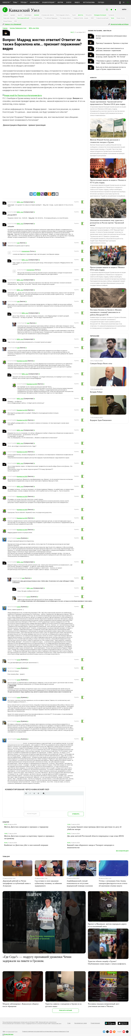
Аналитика (34, 2)
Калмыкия (111, 15)
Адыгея (20, 15)
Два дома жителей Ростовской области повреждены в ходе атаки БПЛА (95, 836)
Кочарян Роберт (96, 392)
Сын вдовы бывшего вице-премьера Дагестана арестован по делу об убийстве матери (94, 828)
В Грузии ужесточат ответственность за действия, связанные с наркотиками (110, 49)
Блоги (68, 2)
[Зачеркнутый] (38, 793)
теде (18, 243)
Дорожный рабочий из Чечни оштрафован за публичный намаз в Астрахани (17, 883)
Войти (124, 9)
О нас (69, 1023)
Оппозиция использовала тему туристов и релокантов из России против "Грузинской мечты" (107, 222)
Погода (101, 2)
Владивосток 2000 (22, 361)
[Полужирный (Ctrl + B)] (26, 793)
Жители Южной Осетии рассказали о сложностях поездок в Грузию (105, 140)
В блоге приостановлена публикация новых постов (111, 37)
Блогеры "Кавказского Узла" (18, 28)
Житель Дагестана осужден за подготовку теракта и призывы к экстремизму (29, 837)
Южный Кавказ (7, 21)
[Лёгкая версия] (120, 2)
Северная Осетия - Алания (80, 18)
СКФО (92, 18)
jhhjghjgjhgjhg (25, 251)
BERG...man (20, 202)
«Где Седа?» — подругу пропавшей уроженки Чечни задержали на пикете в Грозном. (37, 959)
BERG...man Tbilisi (34, 28)
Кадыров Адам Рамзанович (101, 420)
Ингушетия (89, 15)
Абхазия (5, 15)
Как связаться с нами (80, 1023)
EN (127, 2)
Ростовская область (65, 18)
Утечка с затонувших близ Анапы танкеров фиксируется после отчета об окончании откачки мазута (113, 883)
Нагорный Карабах (36, 18)
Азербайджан (28, 15)
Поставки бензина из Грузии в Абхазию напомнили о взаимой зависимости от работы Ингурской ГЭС (106, 312)
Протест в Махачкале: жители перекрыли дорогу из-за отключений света (107, 925)
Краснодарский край (23, 18)
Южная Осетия (120, 18)
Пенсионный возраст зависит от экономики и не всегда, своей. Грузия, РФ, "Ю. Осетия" (112, 55)
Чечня (112, 18)
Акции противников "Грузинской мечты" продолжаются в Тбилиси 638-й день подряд (107, 102)
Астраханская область (47, 15)
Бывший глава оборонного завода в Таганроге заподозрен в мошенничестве (90, 846)
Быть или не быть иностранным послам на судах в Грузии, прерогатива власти (111, 68)
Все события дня (122, 851)
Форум (60, 2)
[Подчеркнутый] (34, 793)
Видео (77, 2)
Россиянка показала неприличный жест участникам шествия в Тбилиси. (103, 1005)
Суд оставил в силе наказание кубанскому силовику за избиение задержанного (48, 883)
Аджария (12, 15)
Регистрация (32, 813)
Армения (36, 15)
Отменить (75, 814)
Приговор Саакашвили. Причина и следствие (112, 43)
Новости (6, 2)
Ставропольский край (102, 18)
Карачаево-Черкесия (9, 18)
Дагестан (80, 15)
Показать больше (65, 1010)
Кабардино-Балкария (100, 15)
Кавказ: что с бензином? (13, 24)
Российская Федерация (51, 18)
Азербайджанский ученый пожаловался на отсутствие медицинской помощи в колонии (80, 883)
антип (28, 596)
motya (18, 538)
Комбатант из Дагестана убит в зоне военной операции (26, 845)
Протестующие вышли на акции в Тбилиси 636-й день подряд (107, 268)
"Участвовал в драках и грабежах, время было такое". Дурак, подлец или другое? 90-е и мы (112, 62)
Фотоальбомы (89, 2)
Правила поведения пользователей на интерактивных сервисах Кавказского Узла (45, 1031)
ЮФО (15, 21)
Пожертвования (95, 1023)
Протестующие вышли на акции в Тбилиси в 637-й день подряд (108, 181)
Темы (15, 2)
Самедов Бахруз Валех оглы (101, 363)
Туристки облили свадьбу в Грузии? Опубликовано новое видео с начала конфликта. (107, 962)
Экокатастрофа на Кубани (119, 24)
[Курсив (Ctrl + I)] (30, 793)
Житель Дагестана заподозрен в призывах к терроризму (26, 827)
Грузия (74, 15)
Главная (5, 28)
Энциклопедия (48, 2)
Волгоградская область (63, 15)
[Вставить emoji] (43, 793)
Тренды (23, 2)
